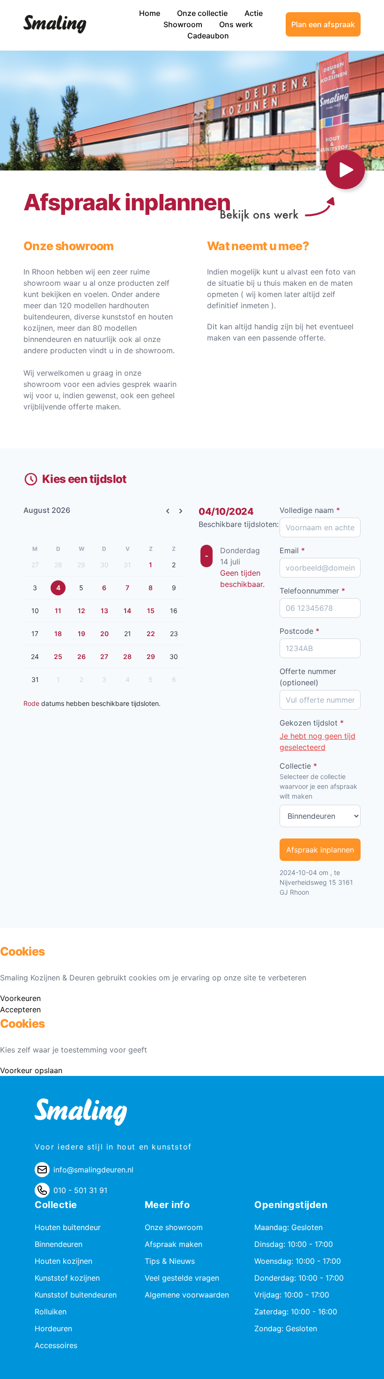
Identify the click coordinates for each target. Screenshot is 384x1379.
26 (81, 656)
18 (58, 634)
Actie (253, 13)
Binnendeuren (58, 1244)
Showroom (183, 24)
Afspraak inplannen (320, 849)
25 (58, 656)
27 (104, 656)
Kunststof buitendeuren (76, 1294)
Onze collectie (203, 13)
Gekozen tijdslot (312, 722)
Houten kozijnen (63, 1261)
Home (150, 13)
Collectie (298, 766)
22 (151, 634)
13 (104, 611)
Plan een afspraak (323, 24)
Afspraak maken (173, 1244)
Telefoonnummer (312, 590)
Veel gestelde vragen (182, 1278)
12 (81, 611)
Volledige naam (310, 510)
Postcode (299, 631)
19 (81, 634)
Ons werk (236, 24)
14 (127, 611)
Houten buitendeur (68, 1227)
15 (151, 611)
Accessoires (56, 1345)
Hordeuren (53, 1328)
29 (151, 656)
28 (127, 656)
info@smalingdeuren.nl (93, 1169)
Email (292, 550)
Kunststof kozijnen (67, 1278)
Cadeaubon (208, 35)
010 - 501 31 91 (80, 1190)
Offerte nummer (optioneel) (308, 677)
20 (104, 634)
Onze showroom (174, 1227)
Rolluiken (50, 1311)
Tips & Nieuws (170, 1261)
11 (58, 611)
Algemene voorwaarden (187, 1294)
